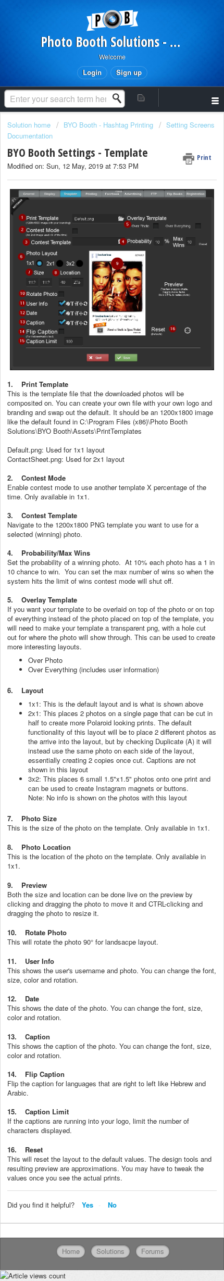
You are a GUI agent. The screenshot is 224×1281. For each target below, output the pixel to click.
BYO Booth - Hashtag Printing (108, 125)
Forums (152, 1251)
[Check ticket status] (141, 98)
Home (71, 1251)
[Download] (92, 647)
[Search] (120, 98)
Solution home (30, 125)
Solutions (110, 1251)
